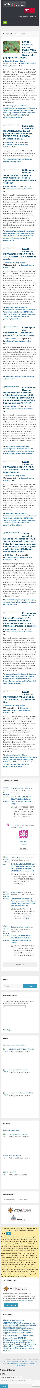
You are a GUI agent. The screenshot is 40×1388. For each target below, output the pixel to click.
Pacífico (28, 341)
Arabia (17, 106)
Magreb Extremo (9, 681)
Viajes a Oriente (16, 117)
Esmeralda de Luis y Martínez (15, 61)
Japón (23, 376)
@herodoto (23, 844)
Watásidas (17, 683)
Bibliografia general (10, 710)
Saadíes (10, 683)
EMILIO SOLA (26, 159)
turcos (15, 604)
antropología (10, 106)
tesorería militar (8, 240)
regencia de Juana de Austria (13, 238)
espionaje (6, 233)
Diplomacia (26, 1331)
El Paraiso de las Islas (13, 159)
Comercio (25, 1327)
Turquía (6, 115)
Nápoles (27, 1342)
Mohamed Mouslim (15, 1155)
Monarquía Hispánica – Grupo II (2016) (21, 1093)
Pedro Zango (14, 825)
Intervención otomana (23, 679)
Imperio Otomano (28, 451)
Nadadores (30, 1340)
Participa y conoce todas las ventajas (21, 1300)
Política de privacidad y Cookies (30, 1361)
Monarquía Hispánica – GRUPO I (19, 1070)
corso (20, 1331)
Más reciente (6, 1045)
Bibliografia (25, 63)
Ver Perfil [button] (23, 848)
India (14, 110)
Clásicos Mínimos (27, 265)
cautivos (13, 1327)
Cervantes (6, 602)
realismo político (21, 681)
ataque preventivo (22, 449)
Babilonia (24, 106)
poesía (11, 1344)
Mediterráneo (28, 189)
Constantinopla (8, 108)
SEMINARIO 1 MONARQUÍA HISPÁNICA (21, 1049)
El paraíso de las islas (20, 144)
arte (21, 1325)
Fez (26, 676)
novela (19, 161)
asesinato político (9, 449)
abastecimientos (10, 1320)
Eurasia (20, 189)
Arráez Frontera (10, 186)
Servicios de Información (25, 1344)
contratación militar (10, 676)
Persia (19, 110)
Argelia (32, 600)
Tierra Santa (31, 113)
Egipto (10, 110)
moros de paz (14, 236)
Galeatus (13, 66)
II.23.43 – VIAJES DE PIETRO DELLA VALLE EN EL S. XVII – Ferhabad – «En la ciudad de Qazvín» (19, 254)
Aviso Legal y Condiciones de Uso (11, 1361)
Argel (27, 446)
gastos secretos (22, 233)
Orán (31, 236)
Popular (18, 1045)
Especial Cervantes (19, 557)
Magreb (19, 602)
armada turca (13, 1325)
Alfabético (23, 1045)
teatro (25, 1346)
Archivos (9, 144)
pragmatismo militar (18, 453)
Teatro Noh (11, 379)
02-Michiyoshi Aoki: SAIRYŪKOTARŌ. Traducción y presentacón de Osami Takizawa (19, 331)
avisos (25, 1325)
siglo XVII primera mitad (17, 113)
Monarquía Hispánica (21, 1340)
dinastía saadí (20, 231)
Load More (20, 964)
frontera (6, 161)
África (8, 189)
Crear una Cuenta (11, 1305)
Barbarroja (6, 1327)
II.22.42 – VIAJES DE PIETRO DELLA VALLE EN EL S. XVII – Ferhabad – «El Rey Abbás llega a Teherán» (18, 467)
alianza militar (10, 446)
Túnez (25, 1348)
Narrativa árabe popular (10, 1342)
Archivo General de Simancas (25, 674)
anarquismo (20, 1320)
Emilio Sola (9, 142)
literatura (13, 161)
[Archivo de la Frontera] (14, 6)
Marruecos (7, 453)
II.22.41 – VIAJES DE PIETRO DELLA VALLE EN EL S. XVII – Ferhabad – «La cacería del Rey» (19, 697)
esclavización (30, 231)
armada (5, 1325)
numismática (24, 236)
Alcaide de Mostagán (13, 600)
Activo (13, 1045)
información (8, 1338)
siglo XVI (27, 238)
